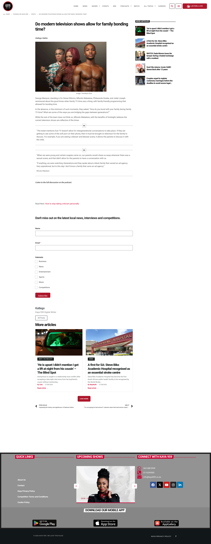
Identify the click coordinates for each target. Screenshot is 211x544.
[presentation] (76, 486)
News (41, 267)
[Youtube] (167, 485)
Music (41, 282)
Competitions (44, 287)
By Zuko (40, 384)
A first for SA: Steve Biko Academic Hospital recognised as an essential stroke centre (109, 368)
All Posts (41, 318)
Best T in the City (45, 359)
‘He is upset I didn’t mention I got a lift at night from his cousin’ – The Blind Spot (57, 368)
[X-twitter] (160, 485)
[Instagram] (173, 485)
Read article (42, 388)
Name (37, 228)
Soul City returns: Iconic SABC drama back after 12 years (159, 68)
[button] (96, 506)
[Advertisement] (69, 429)
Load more (84, 399)
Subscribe (42, 296)
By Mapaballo (92, 384)
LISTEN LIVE (195, 6)
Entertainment (44, 272)
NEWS (91, 359)
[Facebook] (153, 485)
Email (38, 243)
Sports (41, 277)
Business (42, 261)
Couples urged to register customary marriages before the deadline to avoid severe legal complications (160, 82)
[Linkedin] (180, 485)
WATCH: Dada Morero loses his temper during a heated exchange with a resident (160, 55)
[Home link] (8, 6)
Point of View (87, 495)
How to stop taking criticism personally (62, 204)
